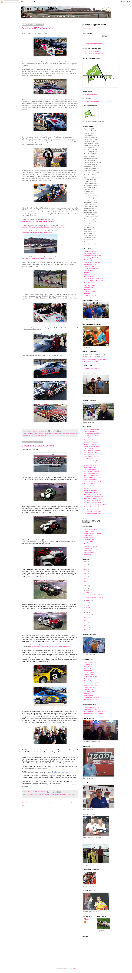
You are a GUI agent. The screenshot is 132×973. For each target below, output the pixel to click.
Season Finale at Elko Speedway (38, 445)
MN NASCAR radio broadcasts (92, 533)
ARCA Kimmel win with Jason (92, 448)
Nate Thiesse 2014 (89, 274)
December (89, 590)
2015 (34, 433)
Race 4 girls (87, 679)
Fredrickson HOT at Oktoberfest (38, 28)
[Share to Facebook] (58, 431)
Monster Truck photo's (90, 672)
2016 (86, 586)
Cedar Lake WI (88, 550)
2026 (86, 562)
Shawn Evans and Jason (91, 438)
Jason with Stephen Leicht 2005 (93, 498)
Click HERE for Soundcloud (92, 51)
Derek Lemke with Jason (91, 444)
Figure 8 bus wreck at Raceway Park (94, 513)
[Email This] (52, 431)
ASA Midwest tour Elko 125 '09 (92, 502)
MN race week (88, 535)
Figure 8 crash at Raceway (91, 433)
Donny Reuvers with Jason (91, 446)
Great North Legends (65, 794)
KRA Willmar (87, 554)
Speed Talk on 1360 (39, 8)
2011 (86, 625)
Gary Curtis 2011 (88, 287)
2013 (86, 620)
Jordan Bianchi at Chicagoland (92, 494)
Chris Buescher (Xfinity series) (92, 251)
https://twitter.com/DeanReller (90, 101)
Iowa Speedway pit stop (90, 479)
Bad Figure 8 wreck (89, 488)
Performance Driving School (92, 683)
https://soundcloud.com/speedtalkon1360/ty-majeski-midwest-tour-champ (43, 227)
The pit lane (87, 668)
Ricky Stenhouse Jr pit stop (91, 456)
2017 (86, 583)
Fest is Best (48, 433)
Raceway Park (88, 693)
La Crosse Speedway (28, 435)
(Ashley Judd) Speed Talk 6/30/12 (93, 281)
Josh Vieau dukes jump (90, 490)
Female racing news (89, 681)
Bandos (32, 794)
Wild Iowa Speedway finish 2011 (93, 471)
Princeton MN (88, 548)
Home (50, 803)
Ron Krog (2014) (88, 270)
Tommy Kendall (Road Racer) (92, 255)
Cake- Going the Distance (91, 709)
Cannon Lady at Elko (90, 431)
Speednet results (89, 537)
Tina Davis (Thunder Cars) (91, 253)
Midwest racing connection (91, 697)
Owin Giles (32, 796)
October (88, 593)
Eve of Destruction (54, 794)
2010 (86, 627)
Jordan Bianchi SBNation (91, 700)
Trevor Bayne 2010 (89, 285)
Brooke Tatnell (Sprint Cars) (92, 268)
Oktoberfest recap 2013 (90, 295)
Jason (88, 922)
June (87, 607)
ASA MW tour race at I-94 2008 (92, 500)
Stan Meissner (88, 664)
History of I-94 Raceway (90, 542)
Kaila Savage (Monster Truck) (92, 258)
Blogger (73, 968)
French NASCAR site (90, 662)
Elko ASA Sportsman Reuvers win (93, 475)
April (87, 612)
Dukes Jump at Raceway (91, 492)
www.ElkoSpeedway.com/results (58, 772)
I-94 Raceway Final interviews (92, 511)
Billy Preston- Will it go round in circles (94, 711)
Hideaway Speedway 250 (91, 461)
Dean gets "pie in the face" (91, 507)
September (89, 600)
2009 (86, 630)
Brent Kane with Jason (90, 442)
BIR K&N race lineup (90, 459)
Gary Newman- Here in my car (92, 707)
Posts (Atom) (33, 806)
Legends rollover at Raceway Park (93, 496)
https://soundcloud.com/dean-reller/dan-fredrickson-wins (38, 221)
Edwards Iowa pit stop (90, 469)
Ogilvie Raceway (89, 539)
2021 (86, 574)
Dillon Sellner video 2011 (91, 291)
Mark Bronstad (88, 666)
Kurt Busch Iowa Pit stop (91, 454)
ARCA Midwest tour (89, 687)
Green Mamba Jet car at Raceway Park (95, 505)
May (87, 610)
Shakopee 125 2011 (89, 467)
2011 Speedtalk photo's (90, 465)
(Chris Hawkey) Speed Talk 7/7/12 (93, 279)
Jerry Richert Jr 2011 (90, 289)
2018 (86, 581)
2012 (86, 622)
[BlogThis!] (54, 431)
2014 (86, 618)
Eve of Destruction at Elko (91, 436)
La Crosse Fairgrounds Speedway (68, 433)
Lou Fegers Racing (89, 691)
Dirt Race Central (89, 531)
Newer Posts (25, 803)
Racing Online (88, 670)
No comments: (42, 431)
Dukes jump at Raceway (91, 440)
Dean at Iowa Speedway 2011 (92, 482)
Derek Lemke (37, 794)
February (88, 615)
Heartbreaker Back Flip (90, 463)
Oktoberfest (37, 435)
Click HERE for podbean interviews (94, 53)
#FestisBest (30, 433)
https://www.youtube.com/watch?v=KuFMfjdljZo (40, 258)
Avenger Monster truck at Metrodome (94, 509)
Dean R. (88, 919)
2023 (86, 569)
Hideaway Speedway (90, 486)
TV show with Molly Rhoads (92, 452)
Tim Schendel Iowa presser (91, 473)
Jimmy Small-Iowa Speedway (92, 262)
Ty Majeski (43, 435)
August (88, 603)
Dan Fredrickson (40, 433)
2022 (86, 571)
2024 (86, 566)
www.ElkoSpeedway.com (33, 785)
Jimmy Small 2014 (89, 272)
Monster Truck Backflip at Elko (92, 429)
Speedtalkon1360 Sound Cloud (93, 43)
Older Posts (74, 803)
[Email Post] (49, 431)
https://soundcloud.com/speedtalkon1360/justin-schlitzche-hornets (49, 647)
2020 (86, 576)
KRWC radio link (88, 695)
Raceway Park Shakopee (91, 546)
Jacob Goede (55, 433)
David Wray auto (88, 689)
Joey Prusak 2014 (89, 276)
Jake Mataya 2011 (89, 293)
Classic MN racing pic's (90, 685)
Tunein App (87, 28)
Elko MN (86, 544)
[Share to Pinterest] (60, 431)
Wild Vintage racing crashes (92, 450)
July (87, 605)
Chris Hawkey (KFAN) (90, 264)
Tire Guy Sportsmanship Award (92, 477)
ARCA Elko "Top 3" (89, 266)
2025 (86, 564)
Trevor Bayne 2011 (89, 283)
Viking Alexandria (89, 552)
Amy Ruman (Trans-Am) (91, 260)
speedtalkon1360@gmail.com (90, 368)
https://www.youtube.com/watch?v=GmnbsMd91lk (37, 232)
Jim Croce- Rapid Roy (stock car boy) (94, 713)
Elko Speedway (45, 794)
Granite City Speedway (90, 529)
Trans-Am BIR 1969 (89, 484)
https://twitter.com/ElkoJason (90, 94)
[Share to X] (56, 431)
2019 (86, 579)
